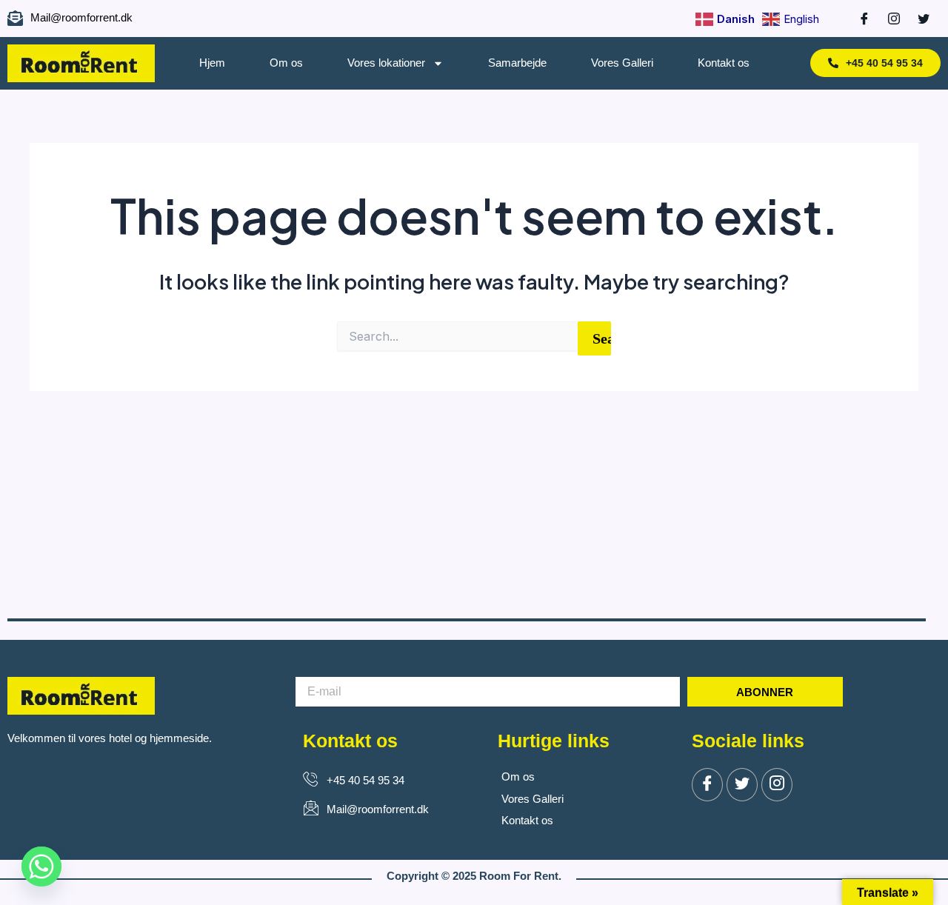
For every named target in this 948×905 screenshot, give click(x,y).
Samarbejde (517, 62)
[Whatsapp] (41, 866)
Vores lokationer (386, 62)
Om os (286, 62)
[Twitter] (742, 784)
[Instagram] (887, 18)
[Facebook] (857, 18)
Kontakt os (724, 62)
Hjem (212, 62)
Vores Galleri (622, 62)
